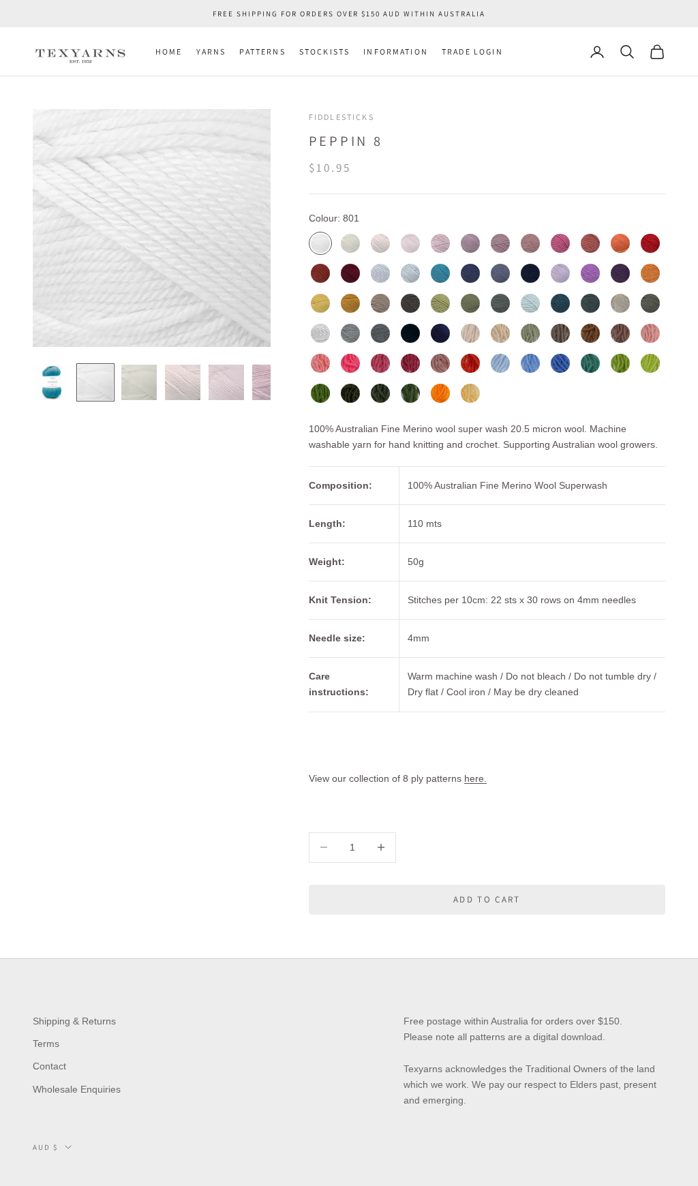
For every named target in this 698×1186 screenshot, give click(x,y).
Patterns (262, 51)
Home (169, 51)
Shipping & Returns (74, 1021)
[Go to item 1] (52, 382)
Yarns (211, 51)
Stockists (324, 51)
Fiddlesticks (341, 117)
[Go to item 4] (183, 382)
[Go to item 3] (139, 382)
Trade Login (472, 51)
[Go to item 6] (270, 382)
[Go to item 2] (95, 382)
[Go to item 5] (226, 382)
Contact (49, 1066)
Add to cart (487, 899)
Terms (46, 1043)
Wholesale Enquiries (77, 1089)
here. (475, 778)
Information (395, 51)
